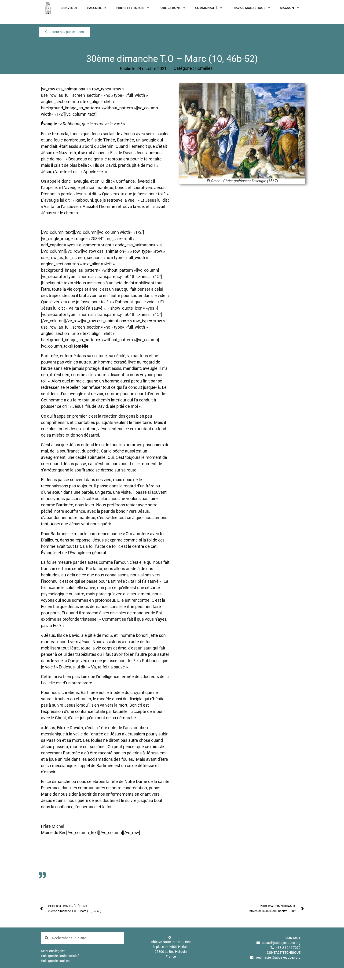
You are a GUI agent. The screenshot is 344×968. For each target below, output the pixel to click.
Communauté (206, 8)
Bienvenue (69, 8)
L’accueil (94, 8)
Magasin (287, 8)
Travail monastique (248, 8)
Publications (169, 8)
